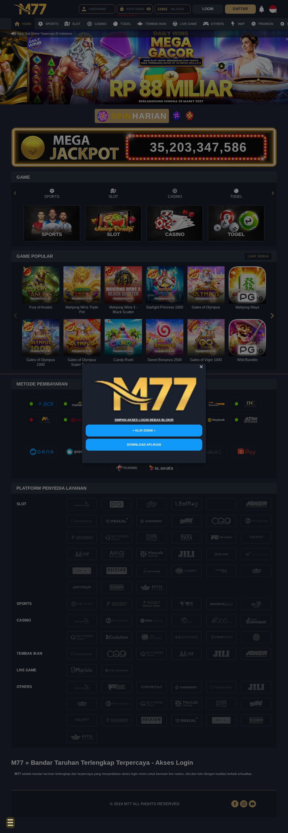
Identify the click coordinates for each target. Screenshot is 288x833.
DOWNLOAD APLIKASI (144, 444)
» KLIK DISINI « (144, 430)
